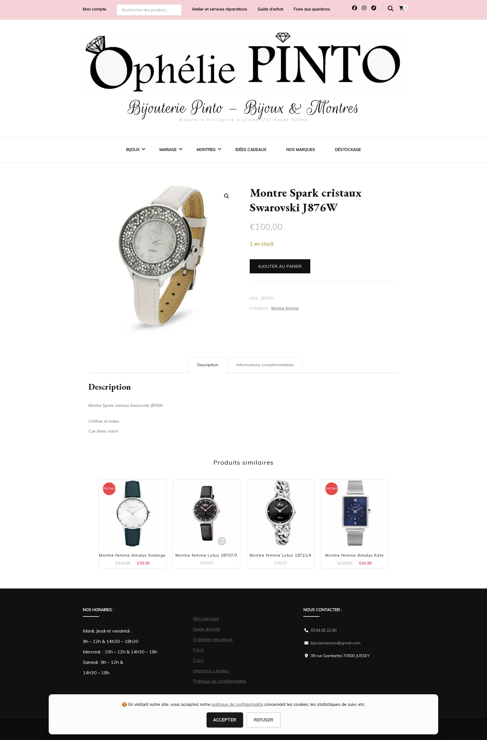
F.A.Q (198, 650)
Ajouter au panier (280, 266)
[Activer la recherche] (390, 9)
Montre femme (285, 308)
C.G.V (198, 660)
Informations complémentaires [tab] (265, 364)
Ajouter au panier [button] (132, 508)
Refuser (263, 720)
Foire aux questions (312, 9)
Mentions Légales (211, 670)
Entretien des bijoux (213, 639)
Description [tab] (207, 364)
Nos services (206, 618)
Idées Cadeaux (251, 149)
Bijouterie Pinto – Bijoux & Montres (243, 107)
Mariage (168, 149)
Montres (206, 149)
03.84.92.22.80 (324, 630)
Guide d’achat (270, 9)
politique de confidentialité (237, 704)
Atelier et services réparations (219, 9)
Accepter (224, 720)
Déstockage (348, 149)
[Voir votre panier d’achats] (401, 8)
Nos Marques (300, 149)
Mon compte (94, 9)
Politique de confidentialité (219, 681)
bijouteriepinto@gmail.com (335, 642)
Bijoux (133, 149)
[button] (227, 196)
